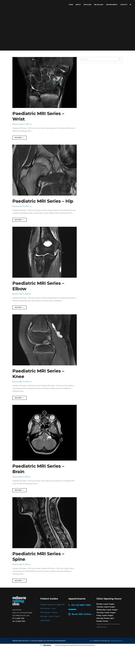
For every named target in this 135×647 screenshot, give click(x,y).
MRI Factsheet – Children (48, 612)
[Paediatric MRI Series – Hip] (44, 170)
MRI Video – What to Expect (50, 616)
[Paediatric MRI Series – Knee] (44, 339)
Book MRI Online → (82, 614)
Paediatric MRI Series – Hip (42, 201)
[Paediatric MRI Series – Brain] (44, 433)
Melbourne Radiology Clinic (102, 640)
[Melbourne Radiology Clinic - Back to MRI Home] (19, 601)
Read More (18, 137)
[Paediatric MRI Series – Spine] (44, 522)
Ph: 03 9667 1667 (80, 605)
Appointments (45, 620)
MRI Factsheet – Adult (47, 608)
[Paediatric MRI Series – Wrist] (44, 82)
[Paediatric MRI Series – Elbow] (44, 252)
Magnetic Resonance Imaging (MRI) (52, 604)
